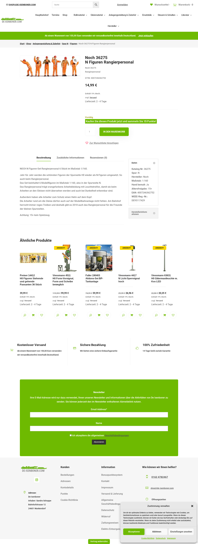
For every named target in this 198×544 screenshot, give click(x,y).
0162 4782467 (159, 477)
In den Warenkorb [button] (33, 315)
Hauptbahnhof (41, 15)
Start (22, 43)
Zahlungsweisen (109, 522)
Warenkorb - (185, 4)
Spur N (65, 43)
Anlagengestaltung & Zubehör (122, 15)
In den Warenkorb (114, 131)
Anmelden (122, 4)
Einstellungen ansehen (181, 531)
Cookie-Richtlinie (147, 538)
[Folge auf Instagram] (37, 480)
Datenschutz (161, 538)
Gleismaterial (97, 15)
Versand (93, 97)
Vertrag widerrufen (99, 541)
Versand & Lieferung (112, 493)
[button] (192, 506)
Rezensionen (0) (98, 157)
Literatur (185, 15)
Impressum (171, 538)
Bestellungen (67, 475)
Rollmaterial (79, 15)
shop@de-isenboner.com (22, 4)
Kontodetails (67, 487)
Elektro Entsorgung (111, 529)
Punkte (64, 493)
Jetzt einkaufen (145, 35)
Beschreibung (44, 157)
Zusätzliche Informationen (70, 157)
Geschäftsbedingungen (117, 435)
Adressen (66, 481)
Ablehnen (156, 531)
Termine (55, 15)
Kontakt (105, 481)
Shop (64, 15)
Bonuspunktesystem (111, 475)
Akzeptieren (134, 531)
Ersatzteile (147, 15)
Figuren (73, 43)
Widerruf (105, 516)
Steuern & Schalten (166, 15)
